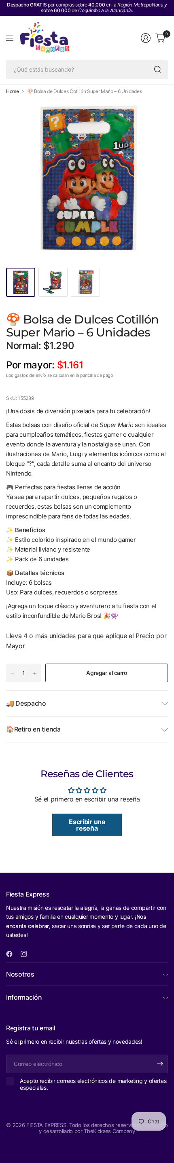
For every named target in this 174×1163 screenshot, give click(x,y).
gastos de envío (30, 375)
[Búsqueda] (158, 69)
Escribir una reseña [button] (87, 825)
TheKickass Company (109, 1131)
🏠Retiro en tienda (33, 729)
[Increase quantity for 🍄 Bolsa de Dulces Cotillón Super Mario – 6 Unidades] (35, 673)
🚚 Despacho (26, 703)
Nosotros (20, 974)
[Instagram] (27, 953)
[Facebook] (12, 953)
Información (24, 997)
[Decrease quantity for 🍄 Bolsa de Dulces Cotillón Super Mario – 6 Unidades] (12, 673)
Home (12, 91)
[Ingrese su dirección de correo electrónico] (160, 1064)
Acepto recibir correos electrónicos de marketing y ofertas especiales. (93, 1084)
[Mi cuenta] (145, 38)
